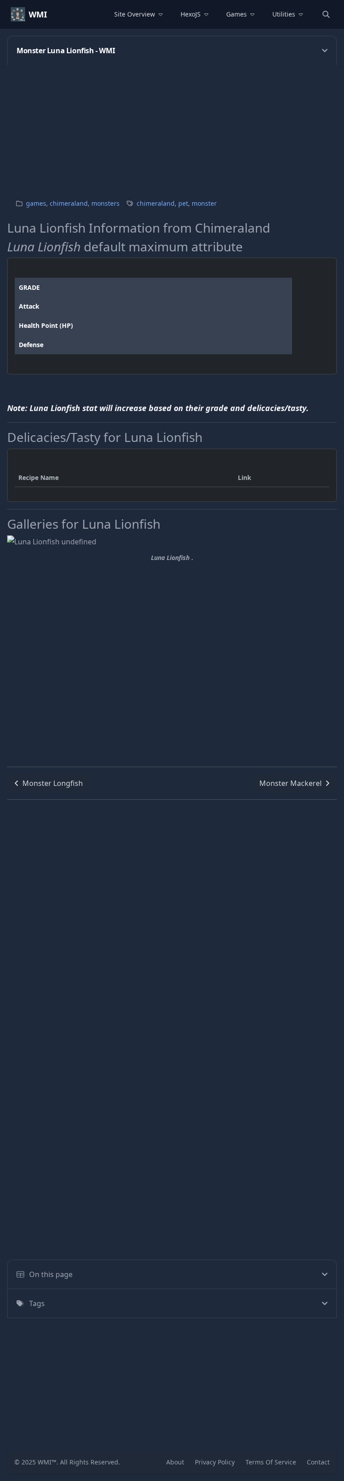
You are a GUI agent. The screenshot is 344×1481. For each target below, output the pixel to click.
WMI (38, 14)
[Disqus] (172, 911)
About (175, 1462)
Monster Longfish (52, 783)
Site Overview (134, 14)
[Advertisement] (172, 127)
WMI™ (47, 1462)
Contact (318, 1462)
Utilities (283, 14)
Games (236, 14)
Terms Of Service (270, 1462)
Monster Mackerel (290, 783)
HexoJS (191, 14)
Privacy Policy (215, 1462)
